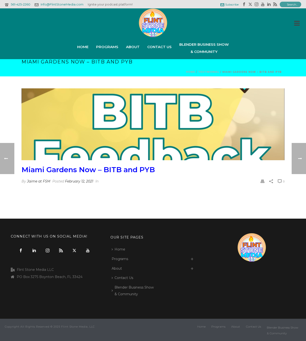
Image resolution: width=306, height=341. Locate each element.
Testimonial (208, 72)
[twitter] (74, 251)
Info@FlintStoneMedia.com (62, 4)
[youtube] (88, 251)
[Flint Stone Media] (153, 22)
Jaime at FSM (38, 181)
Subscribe (232, 4)
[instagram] (47, 251)
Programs (107, 47)
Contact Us (159, 47)
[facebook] (21, 251)
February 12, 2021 (79, 181)
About (133, 47)
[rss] (61, 251)
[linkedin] (34, 251)
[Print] (262, 181)
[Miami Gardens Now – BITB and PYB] (153, 124)
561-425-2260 (20, 4)
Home (82, 47)
